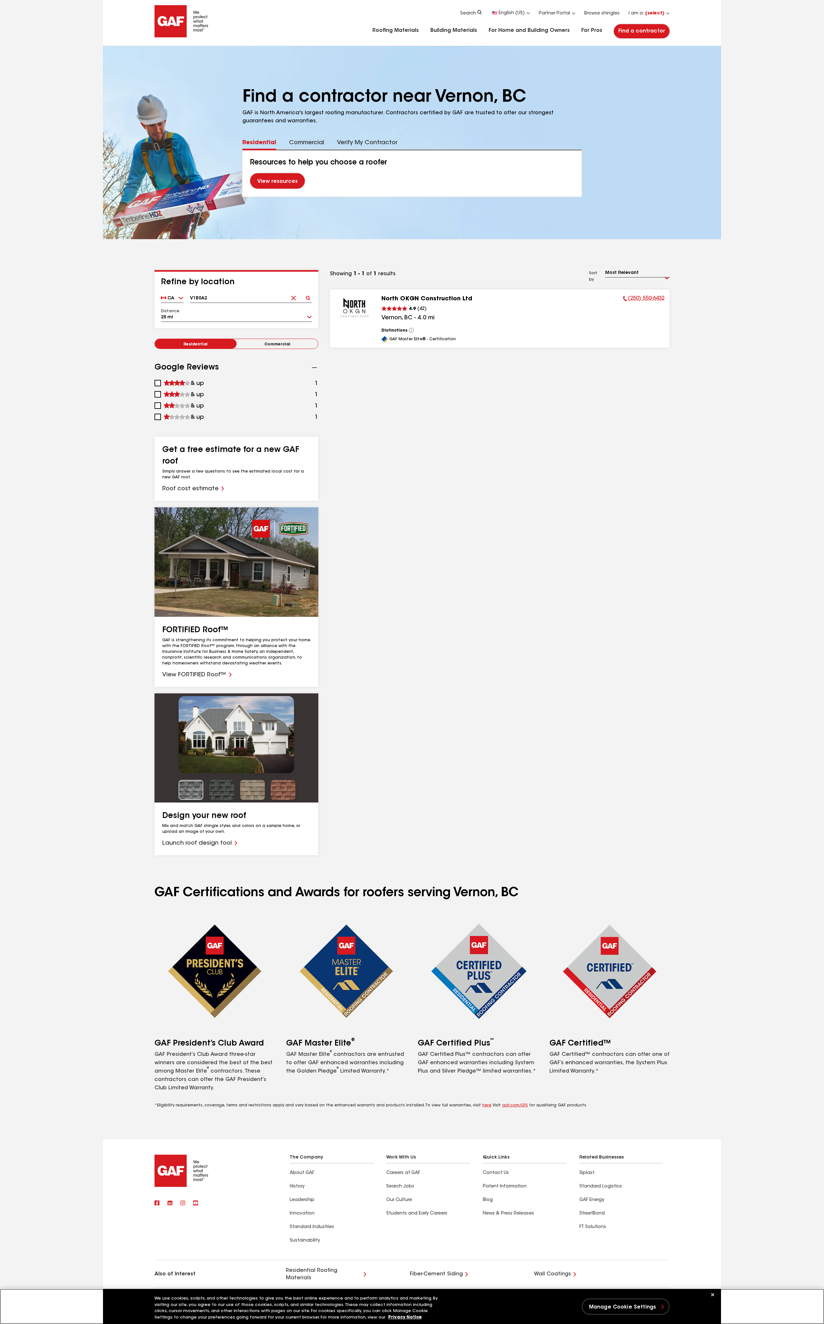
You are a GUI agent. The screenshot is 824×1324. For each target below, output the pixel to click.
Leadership (302, 1200)
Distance (170, 311)
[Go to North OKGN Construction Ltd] (354, 307)
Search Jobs (400, 1186)
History (297, 1186)
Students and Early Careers (416, 1213)
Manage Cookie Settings (622, 1307)
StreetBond (592, 1213)
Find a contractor (641, 31)
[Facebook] (157, 1203)
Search (468, 13)
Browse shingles (602, 13)
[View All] (411, 330)
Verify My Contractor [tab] (367, 143)
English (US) (512, 13)
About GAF (302, 1173)
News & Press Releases (508, 1213)
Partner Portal (554, 13)
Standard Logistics (600, 1186)
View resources (277, 181)
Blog (488, 1200)
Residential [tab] (259, 143)
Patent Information (505, 1186)
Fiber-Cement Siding (436, 1274)
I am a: (646, 13)
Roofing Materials (395, 30)
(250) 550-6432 (643, 299)
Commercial (277, 344)
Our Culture (399, 1200)
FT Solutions (592, 1227)
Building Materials (453, 30)
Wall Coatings (552, 1274)
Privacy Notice (405, 1317)
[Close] (712, 1294)
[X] (170, 1203)
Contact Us (496, 1173)
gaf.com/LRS (515, 1105)
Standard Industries (312, 1227)
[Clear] (293, 296)
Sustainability (305, 1240)
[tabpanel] (412, 173)
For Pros (591, 30)
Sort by (593, 276)
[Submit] (308, 296)
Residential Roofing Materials (311, 1274)
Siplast (587, 1173)
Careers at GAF (403, 1173)
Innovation (302, 1213)
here (486, 1105)
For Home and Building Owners (529, 30)
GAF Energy (591, 1200)
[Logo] (181, 36)
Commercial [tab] (306, 143)
